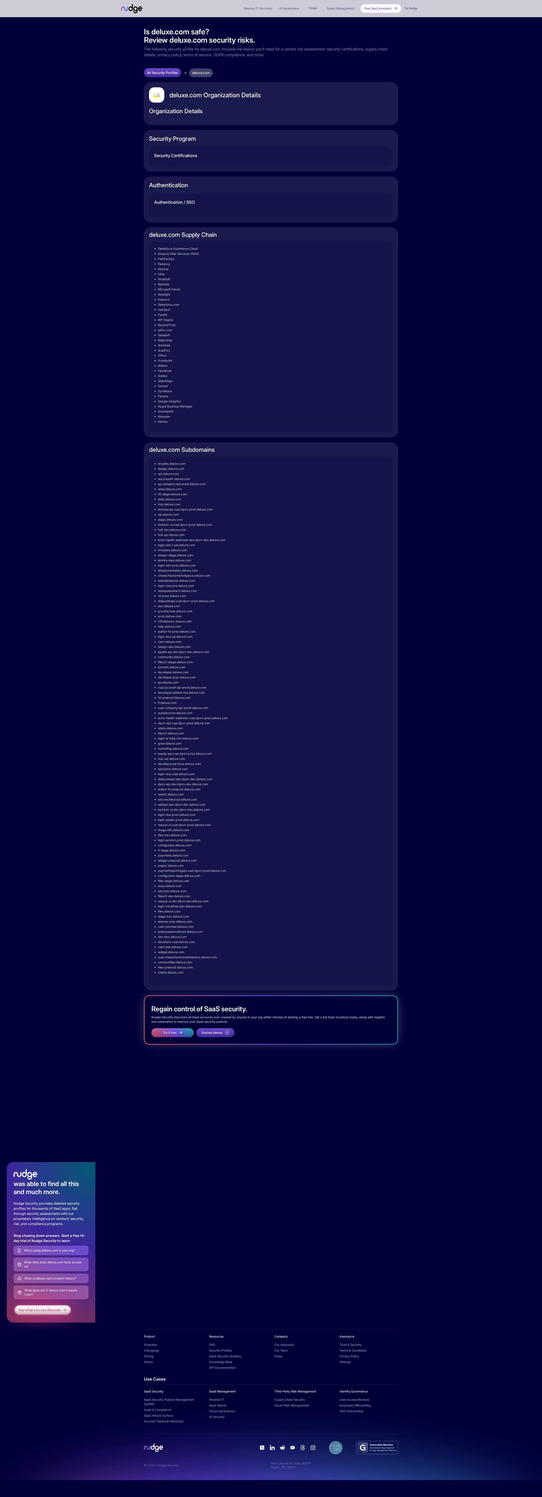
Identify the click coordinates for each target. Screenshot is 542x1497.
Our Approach (284, 1344)
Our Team (281, 1350)
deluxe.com (201, 73)
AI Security (216, 1417)
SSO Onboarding (351, 1411)
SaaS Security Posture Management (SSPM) (169, 1402)
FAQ (212, 1344)
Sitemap (345, 1362)
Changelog (151, 1350)
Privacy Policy (349, 1356)
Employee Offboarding (355, 1405)
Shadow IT (216, 1399)
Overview (150, 1344)
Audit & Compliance (157, 1410)
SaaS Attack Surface (158, 1415)
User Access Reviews (354, 1399)
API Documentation (222, 1367)
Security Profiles (220, 1350)
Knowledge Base (220, 1362)
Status (148, 1362)
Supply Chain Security (289, 1399)
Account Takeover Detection (164, 1421)
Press (278, 1356)
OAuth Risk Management (291, 1405)
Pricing (148, 1356)
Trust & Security (351, 1344)
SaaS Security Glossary (225, 1356)
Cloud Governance (222, 1411)
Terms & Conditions (353, 1350)
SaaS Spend (217, 1405)
